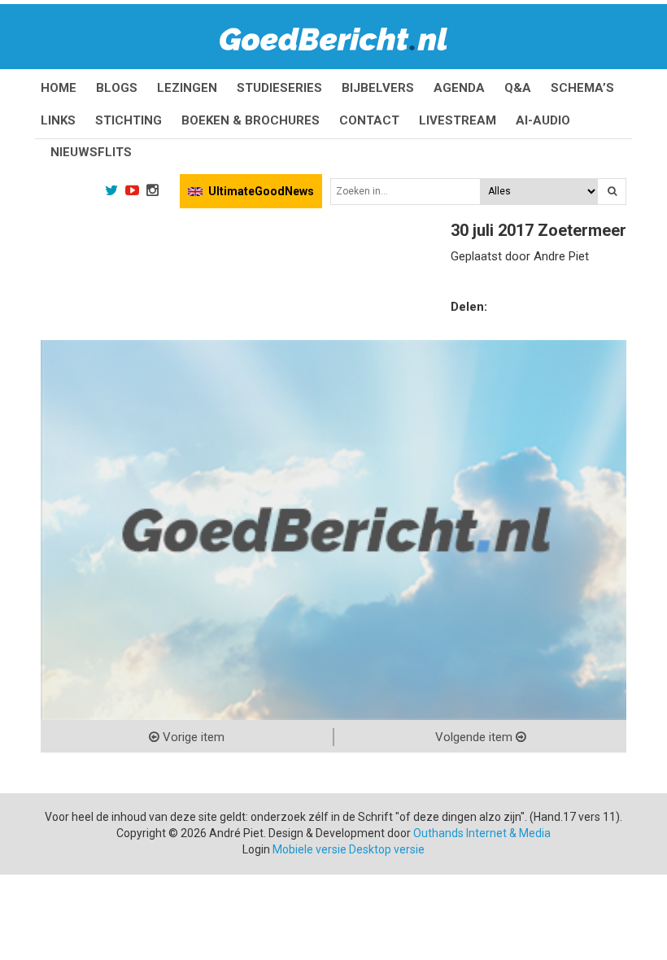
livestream (457, 120)
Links (58, 120)
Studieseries (279, 88)
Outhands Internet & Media (482, 833)
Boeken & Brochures (250, 120)
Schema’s (582, 88)
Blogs (116, 88)
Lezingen (187, 88)
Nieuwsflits (91, 152)
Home (58, 88)
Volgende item (475, 737)
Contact (369, 120)
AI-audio (543, 120)
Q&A (517, 88)
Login (256, 849)
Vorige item (192, 737)
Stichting (128, 120)
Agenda (459, 88)
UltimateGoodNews (261, 191)
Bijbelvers (378, 88)
